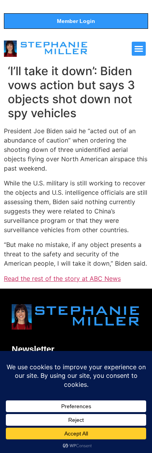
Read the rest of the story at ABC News (62, 278)
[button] (139, 49)
